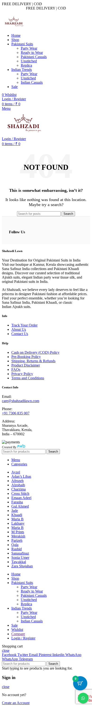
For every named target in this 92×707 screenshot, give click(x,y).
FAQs (15, 369)
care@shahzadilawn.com (20, 401)
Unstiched (28, 78)
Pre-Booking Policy (26, 357)
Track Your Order (24, 325)
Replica (26, 65)
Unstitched (29, 61)
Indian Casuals (32, 82)
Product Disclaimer (25, 365)
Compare (18, 634)
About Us (18, 329)
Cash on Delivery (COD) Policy (35, 352)
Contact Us (19, 334)
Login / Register (23, 638)
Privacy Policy (22, 374)
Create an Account (15, 703)
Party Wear (29, 48)
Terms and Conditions (27, 378)
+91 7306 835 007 (15, 413)
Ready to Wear (32, 52)
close (5, 650)
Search (68, 214)
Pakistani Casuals (34, 57)
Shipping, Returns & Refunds (33, 361)
